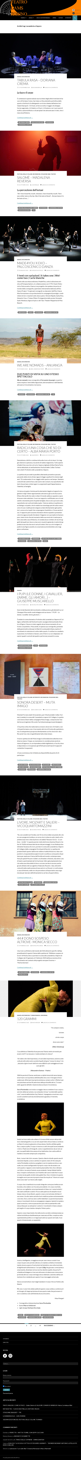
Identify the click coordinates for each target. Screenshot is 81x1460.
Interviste (68, 17)
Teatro (23, 17)
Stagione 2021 (53, 697)
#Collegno (46, 764)
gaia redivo (35, 455)
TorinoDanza (35, 1015)
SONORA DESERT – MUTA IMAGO (36, 704)
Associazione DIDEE (38, 122)
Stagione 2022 (45, 444)
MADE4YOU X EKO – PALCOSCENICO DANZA (35, 265)
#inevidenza (22, 312)
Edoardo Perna (36, 829)
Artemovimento (24, 972)
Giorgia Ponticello (37, 270)
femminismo (36, 538)
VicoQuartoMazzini (37, 884)
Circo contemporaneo (43, 17)
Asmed (21, 1315)
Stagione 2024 (45, 174)
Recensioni (26, 76)
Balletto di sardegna (32, 1315)
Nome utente (7, 1375)
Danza (30, 17)
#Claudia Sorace (35, 764)
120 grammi (27, 1019)
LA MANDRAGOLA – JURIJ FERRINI (14, 1416)
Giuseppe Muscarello (25, 645)
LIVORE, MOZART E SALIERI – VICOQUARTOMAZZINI (38, 824)
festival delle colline (25, 882)
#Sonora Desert (35, 767)
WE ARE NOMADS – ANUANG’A (39, 365)
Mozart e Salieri (24, 884)
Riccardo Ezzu (37, 709)
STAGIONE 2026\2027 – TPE (12, 1412)
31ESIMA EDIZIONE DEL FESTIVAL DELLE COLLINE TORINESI (22, 1419)
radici (45, 541)
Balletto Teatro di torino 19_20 (51, 1315)
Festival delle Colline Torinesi (28, 207)
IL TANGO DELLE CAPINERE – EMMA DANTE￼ (29, 1440)
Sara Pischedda (48, 1317)
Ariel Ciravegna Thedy (37, 369)
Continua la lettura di (25, 117)
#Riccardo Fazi (23, 767)
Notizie (61, 17)
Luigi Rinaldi (35, 185)
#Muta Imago (57, 764)
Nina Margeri (36, 1022)
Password (6, 1381)
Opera (54, 17)
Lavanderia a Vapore (25, 124)
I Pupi (35, 645)
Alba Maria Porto (24, 538)
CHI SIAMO (6, 1338)
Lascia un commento (51, 87)
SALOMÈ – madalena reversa (33, 179)
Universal (44, 1015)
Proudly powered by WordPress (11, 1457)
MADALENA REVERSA (24, 210)
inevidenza (31, 769)
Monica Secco (23, 974)
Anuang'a (22, 394)
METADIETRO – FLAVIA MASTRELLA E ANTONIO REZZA (21, 1409)
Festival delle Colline (24, 174)
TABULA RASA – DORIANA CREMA (36, 82)
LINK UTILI (5, 1342)
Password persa (8, 1393)
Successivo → (49, 1325)
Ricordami (7, 1386)
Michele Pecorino (37, 604)
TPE (34, 210)
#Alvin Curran (23, 764)
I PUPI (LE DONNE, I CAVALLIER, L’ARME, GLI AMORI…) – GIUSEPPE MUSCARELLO (40, 597)
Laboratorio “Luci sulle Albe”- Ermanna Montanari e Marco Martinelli (30, 1448)
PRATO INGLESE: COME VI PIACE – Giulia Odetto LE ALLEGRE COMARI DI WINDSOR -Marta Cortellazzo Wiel (37, 1405)
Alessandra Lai (37, 87)
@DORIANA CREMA (24, 122)
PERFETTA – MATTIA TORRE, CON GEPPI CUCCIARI (27, 1432)
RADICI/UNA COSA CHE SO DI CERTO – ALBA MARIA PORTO (39, 449)
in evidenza (49, 122)
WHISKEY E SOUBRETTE (22, 1436)
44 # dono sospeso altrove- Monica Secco (37, 940)
